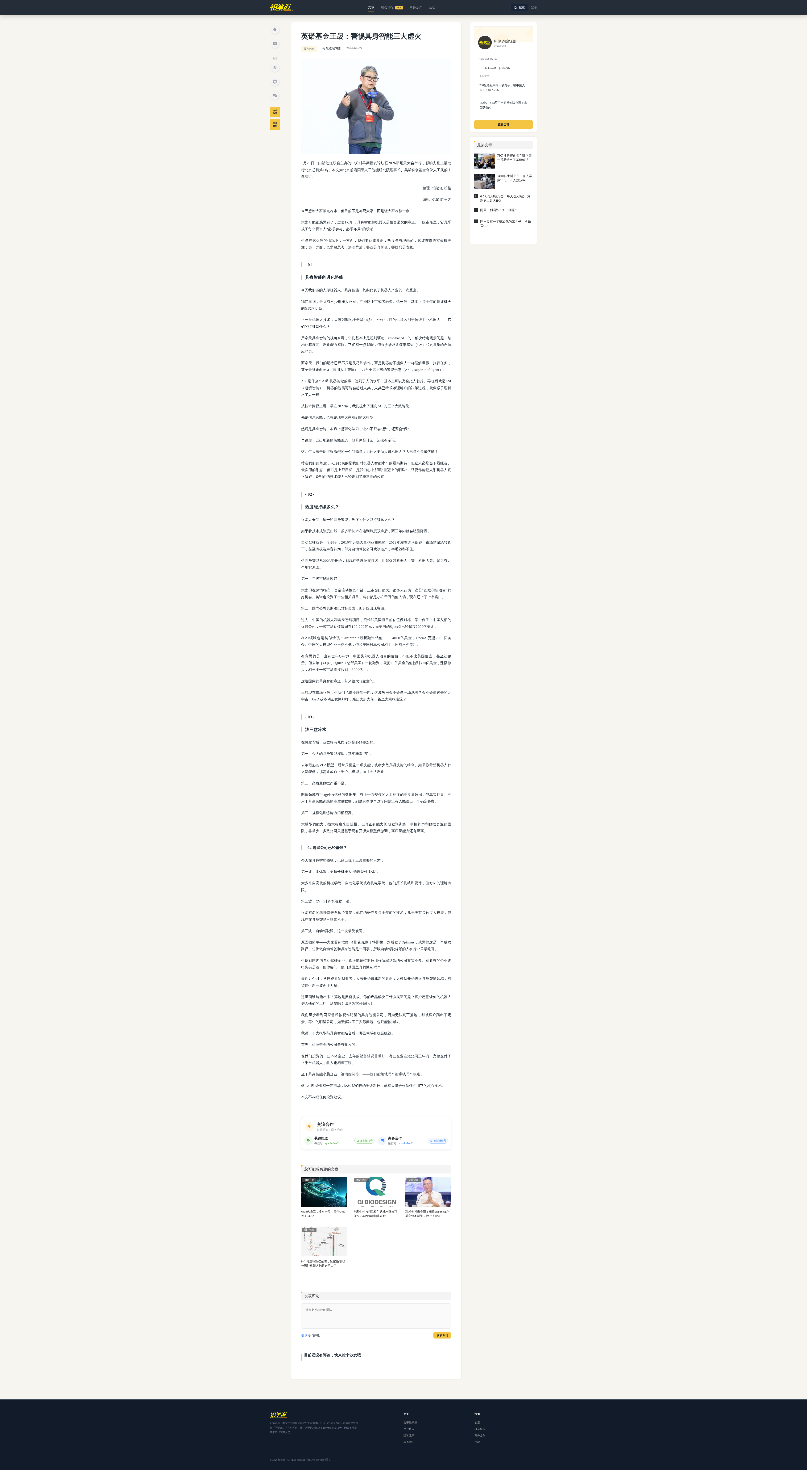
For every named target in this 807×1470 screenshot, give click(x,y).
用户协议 (409, 1429)
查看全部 (503, 124)
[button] (519, 8)
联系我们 (409, 1442)
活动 (432, 7)
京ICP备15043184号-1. (319, 1459)
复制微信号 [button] (366, 1140)
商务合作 (416, 7)
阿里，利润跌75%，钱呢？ (499, 210)
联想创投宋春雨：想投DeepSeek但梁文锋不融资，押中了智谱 (427, 1214)
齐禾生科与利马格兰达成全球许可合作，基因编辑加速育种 (375, 1214)
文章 (371, 7)
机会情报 (391, 7)
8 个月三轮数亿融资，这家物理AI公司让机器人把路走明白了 (323, 1263)
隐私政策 (409, 1435)
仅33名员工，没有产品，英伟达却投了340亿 (323, 1214)
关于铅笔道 (410, 1422)
